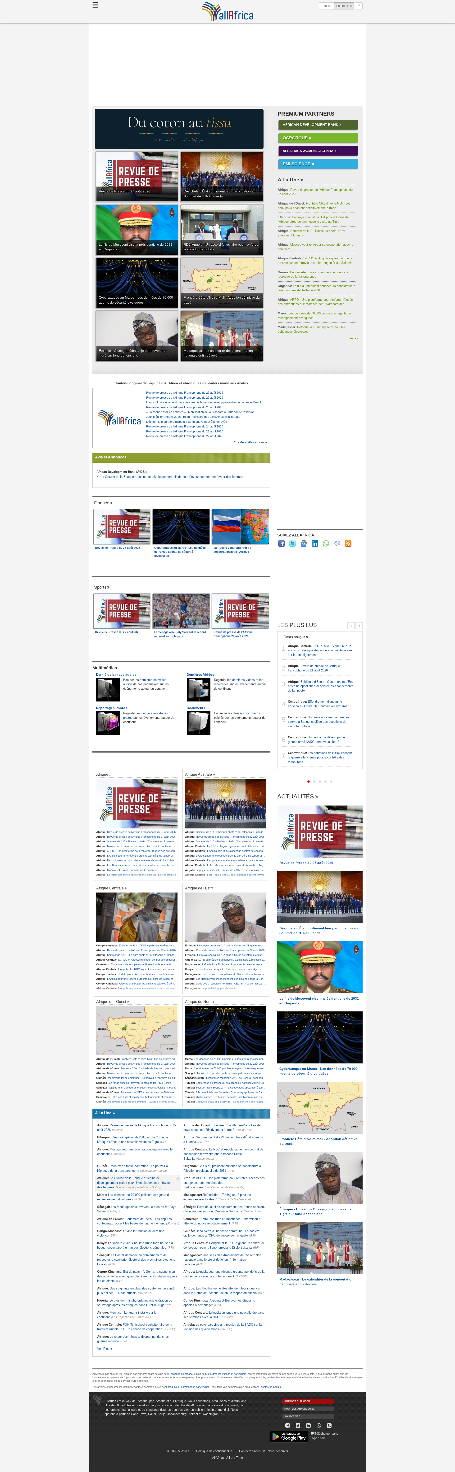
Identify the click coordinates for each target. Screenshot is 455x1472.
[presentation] (351, 625)
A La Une (288, 179)
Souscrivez (292, 1416)
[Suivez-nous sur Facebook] (287, 1425)
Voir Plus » (104, 1348)
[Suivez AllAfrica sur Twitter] (292, 543)
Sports (100, 587)
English (326, 6)
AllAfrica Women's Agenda (308, 151)
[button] (308, 781)
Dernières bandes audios (116, 674)
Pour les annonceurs (299, 1408)
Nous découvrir (278, 1451)
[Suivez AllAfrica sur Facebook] (281, 543)
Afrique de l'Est (197, 888)
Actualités (295, 797)
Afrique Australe (198, 774)
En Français (345, 6)
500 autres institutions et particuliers (225, 1373)
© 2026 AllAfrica (178, 1451)
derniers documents (246, 713)
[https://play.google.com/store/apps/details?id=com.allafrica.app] (289, 1437)
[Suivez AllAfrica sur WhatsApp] (326, 543)
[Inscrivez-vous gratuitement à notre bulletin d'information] (337, 543)
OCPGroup (295, 137)
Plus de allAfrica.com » (250, 442)
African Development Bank (310, 125)
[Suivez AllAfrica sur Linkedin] (315, 543)
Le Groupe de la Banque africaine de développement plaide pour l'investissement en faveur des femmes (172, 477)
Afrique (102, 774)
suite (354, 338)
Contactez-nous (250, 1451)
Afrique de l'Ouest (111, 1001)
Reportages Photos (111, 708)
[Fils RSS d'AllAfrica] (348, 543)
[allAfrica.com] (119, 418)
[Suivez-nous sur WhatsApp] (319, 1425)
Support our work (297, 1401)
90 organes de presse (180, 1373)
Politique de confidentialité (214, 1451)
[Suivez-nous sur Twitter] (298, 1425)
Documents (196, 708)
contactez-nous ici (271, 1386)
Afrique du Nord (198, 1001)
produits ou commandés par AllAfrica (188, 1386)
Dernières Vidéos (200, 674)
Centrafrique (294, 637)
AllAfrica (227, 11)
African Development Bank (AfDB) (121, 472)
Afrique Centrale (110, 888)
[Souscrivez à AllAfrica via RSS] (329, 1425)
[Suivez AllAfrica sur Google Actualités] (303, 543)
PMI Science (296, 163)
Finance (101, 503)
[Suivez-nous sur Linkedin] (308, 1425)
